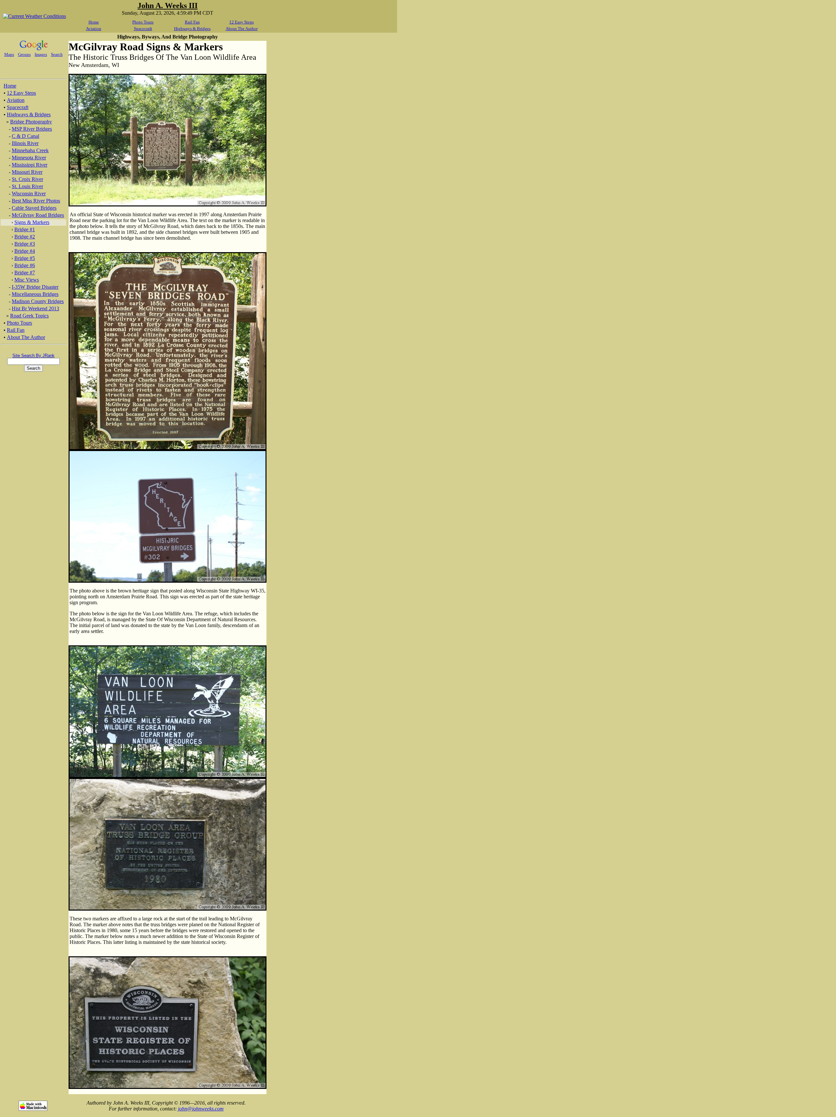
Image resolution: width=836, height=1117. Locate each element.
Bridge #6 (24, 265)
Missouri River (27, 172)
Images (41, 54)
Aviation (93, 28)
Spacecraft (143, 28)
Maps (9, 54)
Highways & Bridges (192, 28)
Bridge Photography (31, 121)
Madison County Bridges (38, 301)
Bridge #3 (24, 244)
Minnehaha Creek (30, 150)
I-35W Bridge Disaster (35, 287)
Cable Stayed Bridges (34, 208)
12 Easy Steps (241, 22)
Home (93, 22)
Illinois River (25, 143)
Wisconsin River (29, 193)
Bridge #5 (24, 258)
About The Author (242, 28)
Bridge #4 (24, 251)
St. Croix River (27, 179)
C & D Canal (25, 136)
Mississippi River (29, 165)
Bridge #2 (24, 236)
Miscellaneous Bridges (35, 294)
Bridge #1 (24, 229)
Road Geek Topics (29, 315)
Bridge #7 (24, 272)
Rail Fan (192, 22)
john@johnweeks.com (201, 1108)
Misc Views (26, 280)
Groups (24, 54)
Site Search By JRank (33, 355)
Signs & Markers (31, 222)
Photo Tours (142, 22)
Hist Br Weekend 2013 (35, 308)
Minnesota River (29, 157)
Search (57, 54)
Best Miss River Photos (36, 200)
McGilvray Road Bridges (38, 215)
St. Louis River (27, 186)
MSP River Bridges (32, 129)
